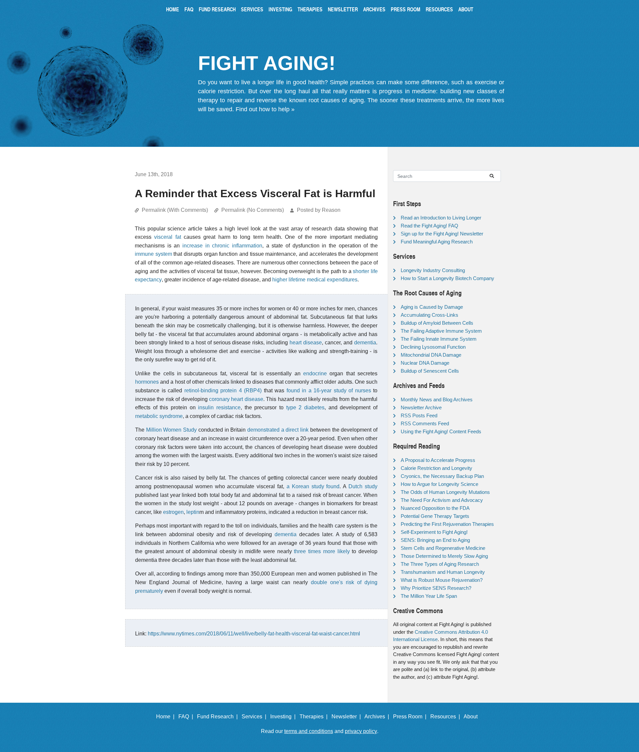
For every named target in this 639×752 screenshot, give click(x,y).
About (465, 9)
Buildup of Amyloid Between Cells (437, 323)
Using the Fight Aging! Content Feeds (441, 431)
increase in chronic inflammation (222, 245)
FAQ (188, 9)
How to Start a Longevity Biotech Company (447, 278)
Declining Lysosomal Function (433, 347)
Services (252, 9)
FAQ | (187, 716)
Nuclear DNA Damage (425, 363)
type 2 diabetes (305, 407)
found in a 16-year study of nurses (329, 390)
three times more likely (321, 551)
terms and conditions (308, 731)
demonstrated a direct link (278, 430)
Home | (166, 716)
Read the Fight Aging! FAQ (429, 225)
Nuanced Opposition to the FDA (435, 508)
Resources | (446, 716)
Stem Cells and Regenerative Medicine (443, 548)
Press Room (405, 9)
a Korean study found (313, 486)
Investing (280, 9)
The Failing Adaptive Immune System (441, 331)
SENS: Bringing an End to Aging (435, 540)
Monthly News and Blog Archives (437, 399)
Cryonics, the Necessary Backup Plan (442, 476)
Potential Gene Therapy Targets (435, 516)
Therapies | (315, 716)
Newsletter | (347, 716)
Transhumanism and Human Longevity (443, 572)
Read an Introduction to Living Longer (441, 217)
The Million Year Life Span (429, 596)
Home (172, 9)
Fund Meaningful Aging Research (437, 241)
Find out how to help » (265, 109)
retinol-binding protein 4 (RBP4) (223, 390)
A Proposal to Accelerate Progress (438, 460)
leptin (192, 512)
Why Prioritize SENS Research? (436, 588)
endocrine (315, 373)
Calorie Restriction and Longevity (436, 468)
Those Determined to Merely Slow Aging (444, 556)
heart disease (306, 342)
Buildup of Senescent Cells (430, 371)
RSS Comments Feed (425, 423)
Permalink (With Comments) (175, 210)
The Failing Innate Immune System (439, 339)
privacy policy (361, 731)
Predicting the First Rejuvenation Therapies (447, 524)
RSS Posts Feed (419, 415)
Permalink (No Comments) (252, 210)
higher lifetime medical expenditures (314, 279)
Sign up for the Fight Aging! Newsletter (442, 233)
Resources (439, 9)
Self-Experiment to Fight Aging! (434, 532)
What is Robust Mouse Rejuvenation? (442, 580)
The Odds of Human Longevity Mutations (445, 492)
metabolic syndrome (159, 416)
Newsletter (343, 9)
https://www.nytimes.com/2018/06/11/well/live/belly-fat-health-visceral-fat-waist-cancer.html (254, 633)
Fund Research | (218, 716)
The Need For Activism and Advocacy (442, 500)
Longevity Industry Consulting (433, 270)
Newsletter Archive (421, 407)
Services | (255, 716)
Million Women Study (171, 430)
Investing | (284, 716)
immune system (153, 254)
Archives (374, 9)
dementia (365, 342)
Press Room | (411, 716)
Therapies (310, 9)
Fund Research (217, 9)
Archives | (378, 716)
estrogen (173, 512)
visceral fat (167, 237)
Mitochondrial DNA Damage (431, 355)
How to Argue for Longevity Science (439, 484)
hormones (147, 382)
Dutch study (362, 486)
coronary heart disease (236, 399)
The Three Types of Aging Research (440, 564)
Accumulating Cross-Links (429, 315)
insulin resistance (219, 407)
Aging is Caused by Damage (432, 307)
